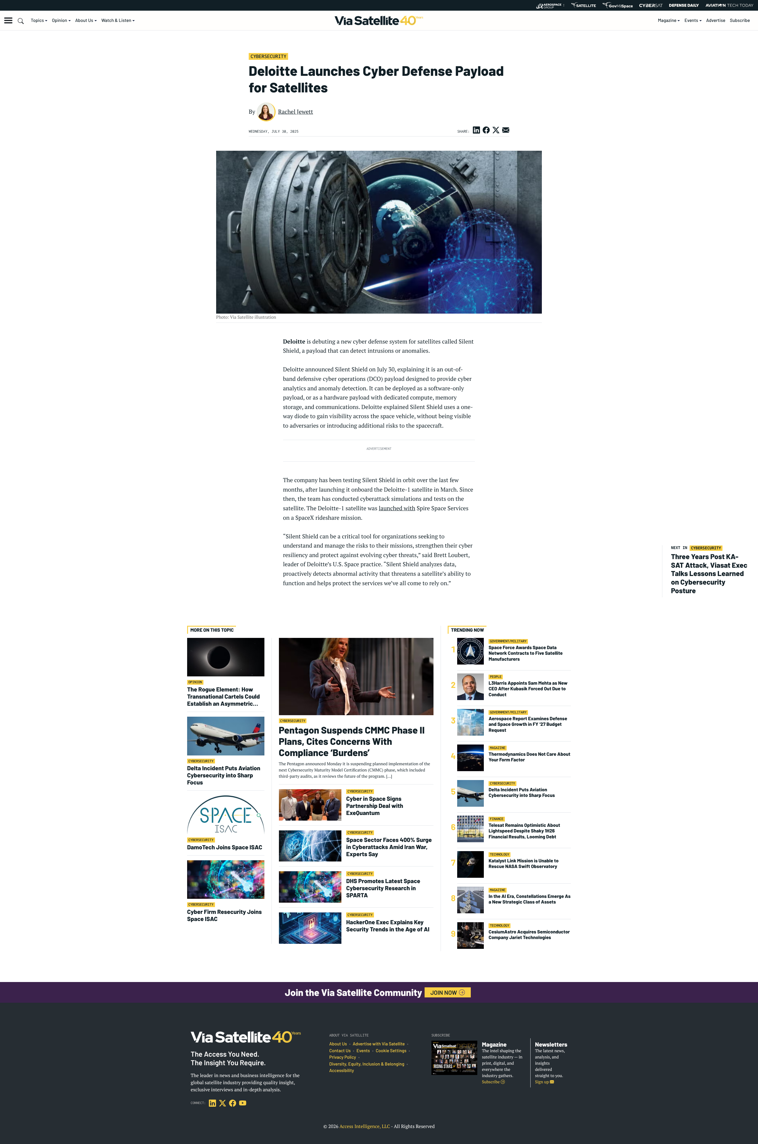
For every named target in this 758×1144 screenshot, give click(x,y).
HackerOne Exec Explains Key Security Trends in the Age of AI (388, 925)
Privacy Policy (342, 1057)
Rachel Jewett (295, 111)
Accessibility (341, 1070)
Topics (37, 20)
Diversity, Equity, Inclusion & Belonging (366, 1064)
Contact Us (340, 1050)
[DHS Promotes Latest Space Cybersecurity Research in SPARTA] (310, 887)
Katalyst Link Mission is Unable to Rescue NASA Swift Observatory (523, 863)
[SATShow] (583, 5)
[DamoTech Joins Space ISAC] (225, 814)
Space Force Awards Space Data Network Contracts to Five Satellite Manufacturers (526, 653)
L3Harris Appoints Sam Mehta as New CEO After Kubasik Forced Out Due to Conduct (528, 688)
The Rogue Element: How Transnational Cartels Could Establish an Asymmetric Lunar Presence (223, 696)
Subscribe (740, 20)
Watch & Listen (116, 20)
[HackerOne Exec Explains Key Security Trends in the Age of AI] (310, 928)
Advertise (715, 20)
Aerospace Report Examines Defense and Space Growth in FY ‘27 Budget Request (528, 724)
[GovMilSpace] (618, 5)
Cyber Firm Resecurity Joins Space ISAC (224, 915)
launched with (397, 508)
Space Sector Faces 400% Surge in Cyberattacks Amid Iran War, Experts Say (389, 846)
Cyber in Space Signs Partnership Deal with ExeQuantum (374, 805)
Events (691, 20)
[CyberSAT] (651, 5)
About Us (84, 20)
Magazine (667, 20)
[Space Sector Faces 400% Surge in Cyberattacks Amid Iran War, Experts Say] (310, 845)
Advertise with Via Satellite (379, 1044)
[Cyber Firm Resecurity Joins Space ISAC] (225, 879)
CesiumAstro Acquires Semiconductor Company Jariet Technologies (529, 934)
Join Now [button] (444, 992)
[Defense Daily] (684, 5)
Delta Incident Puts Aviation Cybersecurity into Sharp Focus (223, 775)
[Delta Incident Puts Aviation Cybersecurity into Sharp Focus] (225, 736)
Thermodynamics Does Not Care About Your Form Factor (529, 757)
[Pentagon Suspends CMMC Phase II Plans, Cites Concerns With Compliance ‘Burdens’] (356, 676)
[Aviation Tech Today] (730, 5)
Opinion (59, 20)
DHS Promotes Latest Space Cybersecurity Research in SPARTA (383, 887)
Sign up (542, 1082)
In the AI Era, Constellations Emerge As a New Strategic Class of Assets (530, 899)
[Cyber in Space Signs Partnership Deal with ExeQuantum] (310, 804)
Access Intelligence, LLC (364, 1126)
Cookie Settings (391, 1050)
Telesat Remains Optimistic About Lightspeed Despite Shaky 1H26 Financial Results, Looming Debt (524, 830)
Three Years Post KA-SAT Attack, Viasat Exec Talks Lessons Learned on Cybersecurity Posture (709, 573)
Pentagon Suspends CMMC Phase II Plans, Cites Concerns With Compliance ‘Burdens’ (352, 741)
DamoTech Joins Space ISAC (224, 847)
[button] (8, 20)
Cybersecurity (268, 56)
